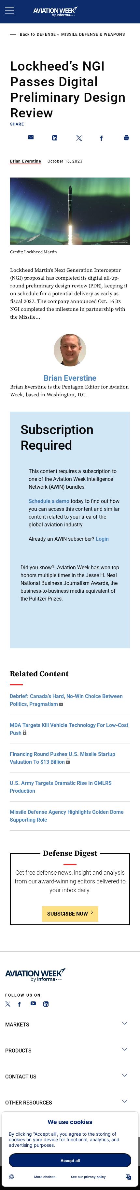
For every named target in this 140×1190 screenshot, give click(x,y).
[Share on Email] (31, 139)
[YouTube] (33, 1005)
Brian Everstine (25, 161)
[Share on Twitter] (79, 139)
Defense (46, 34)
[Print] (127, 139)
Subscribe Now (67, 914)
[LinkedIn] (46, 1005)
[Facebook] (20, 1005)
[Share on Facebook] (103, 139)
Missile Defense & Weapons (93, 34)
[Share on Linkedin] (55, 139)
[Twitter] (7, 1005)
